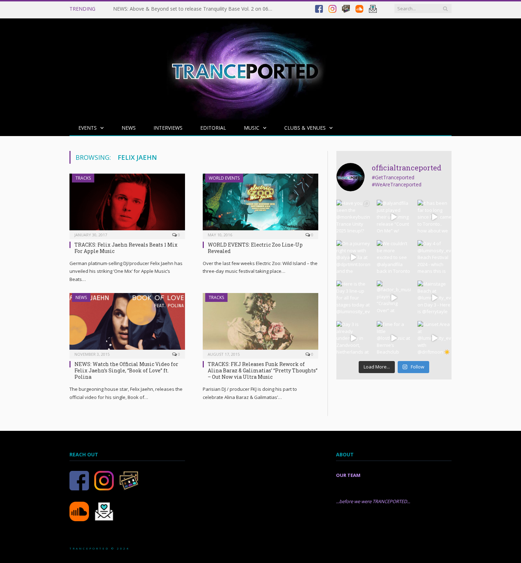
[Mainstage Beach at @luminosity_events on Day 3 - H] (435, 298)
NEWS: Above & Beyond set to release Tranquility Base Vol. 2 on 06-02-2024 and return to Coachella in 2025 (194, 9)
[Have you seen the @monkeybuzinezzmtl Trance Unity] (353, 217)
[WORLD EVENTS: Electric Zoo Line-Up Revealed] (260, 204)
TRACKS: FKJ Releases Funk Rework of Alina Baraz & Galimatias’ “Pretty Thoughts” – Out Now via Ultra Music (263, 370)
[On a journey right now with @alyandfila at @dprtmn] (353, 257)
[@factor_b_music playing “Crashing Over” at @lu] (394, 298)
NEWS (129, 127)
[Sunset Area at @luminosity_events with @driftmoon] (435, 338)
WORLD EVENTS (224, 178)
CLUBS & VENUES (305, 127)
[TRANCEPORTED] (244, 67)
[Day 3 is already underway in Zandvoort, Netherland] (353, 338)
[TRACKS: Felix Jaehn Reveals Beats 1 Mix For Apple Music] (127, 204)
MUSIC (251, 127)
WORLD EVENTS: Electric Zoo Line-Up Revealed (255, 247)
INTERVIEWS (168, 127)
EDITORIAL (213, 127)
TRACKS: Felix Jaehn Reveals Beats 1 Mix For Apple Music (126, 247)
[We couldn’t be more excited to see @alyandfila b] (394, 257)
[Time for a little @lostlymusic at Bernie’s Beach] (394, 338)
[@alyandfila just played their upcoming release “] (394, 217)
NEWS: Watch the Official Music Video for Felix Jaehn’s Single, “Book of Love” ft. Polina (126, 370)
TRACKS (83, 178)
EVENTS (87, 127)
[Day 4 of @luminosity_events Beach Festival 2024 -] (435, 257)
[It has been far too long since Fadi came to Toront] (435, 217)
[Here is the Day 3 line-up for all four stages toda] (353, 298)
